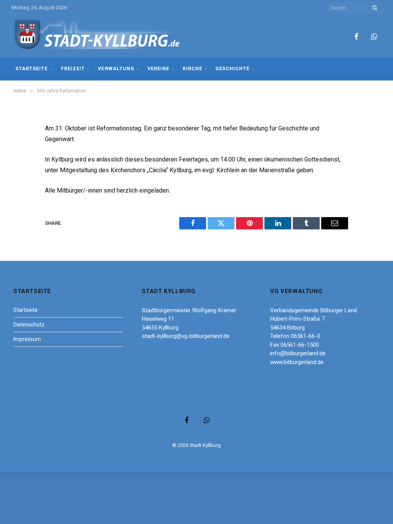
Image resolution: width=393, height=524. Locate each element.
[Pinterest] (22, 207)
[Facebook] (22, 149)
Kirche (192, 68)
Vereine (158, 68)
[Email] (22, 227)
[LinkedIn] (22, 188)
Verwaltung (116, 68)
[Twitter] (22, 168)
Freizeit (73, 68)
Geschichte (232, 68)
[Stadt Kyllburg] (97, 36)
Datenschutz (29, 324)
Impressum (27, 339)
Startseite (31, 68)
